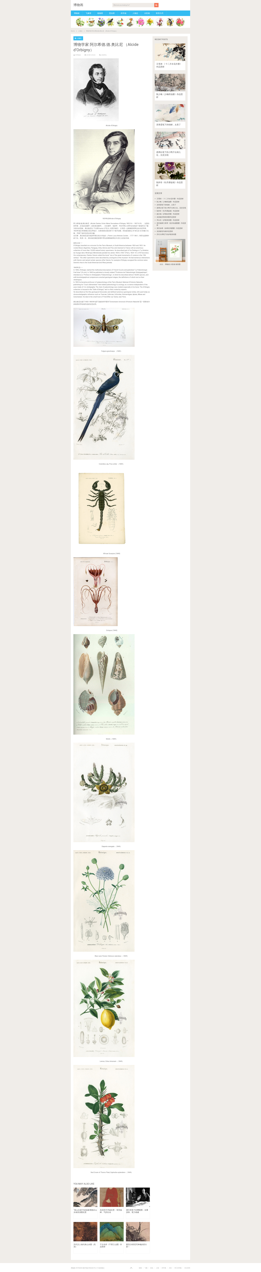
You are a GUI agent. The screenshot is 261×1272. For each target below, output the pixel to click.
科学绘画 (78, 55)
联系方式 (159, 13)
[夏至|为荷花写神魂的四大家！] (138, 1231)
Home (73, 31)
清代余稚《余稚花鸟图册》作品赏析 (170, 228)
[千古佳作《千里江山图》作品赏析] (112, 1231)
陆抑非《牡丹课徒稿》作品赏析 (168, 211)
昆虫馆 (112, 13)
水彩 (170, 1268)
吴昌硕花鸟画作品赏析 (165, 231)
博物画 (78, 5)
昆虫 (151, 1268)
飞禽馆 (88, 13)
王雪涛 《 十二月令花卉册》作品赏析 (170, 199)
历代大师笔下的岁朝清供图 (166, 234)
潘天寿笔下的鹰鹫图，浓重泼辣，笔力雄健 (137, 1211)
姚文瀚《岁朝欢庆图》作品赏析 (168, 214)
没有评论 (104, 55)
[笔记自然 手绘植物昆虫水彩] (170, 262)
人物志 (135, 13)
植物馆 (100, 13)
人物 (157, 1268)
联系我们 (101, 1268)
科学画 (123, 13)
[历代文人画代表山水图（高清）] (85, 1231)
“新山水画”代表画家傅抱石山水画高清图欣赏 (85, 1211)
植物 (140, 1268)
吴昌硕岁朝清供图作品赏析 (166, 217)
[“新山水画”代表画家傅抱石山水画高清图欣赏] (85, 1197)
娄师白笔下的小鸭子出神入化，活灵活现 (171, 208)
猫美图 (178, 264)
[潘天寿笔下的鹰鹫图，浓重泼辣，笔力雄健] (138, 1197)
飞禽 (146, 1268)
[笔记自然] (130, 27)
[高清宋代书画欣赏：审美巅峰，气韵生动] (112, 1197)
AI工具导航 (178, 1268)
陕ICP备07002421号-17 (90, 1268)
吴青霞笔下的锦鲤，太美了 (168, 124)
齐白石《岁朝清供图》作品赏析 (168, 220)
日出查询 (187, 1268)
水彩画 (147, 13)
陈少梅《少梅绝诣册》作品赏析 (168, 202)
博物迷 (167, 264)
